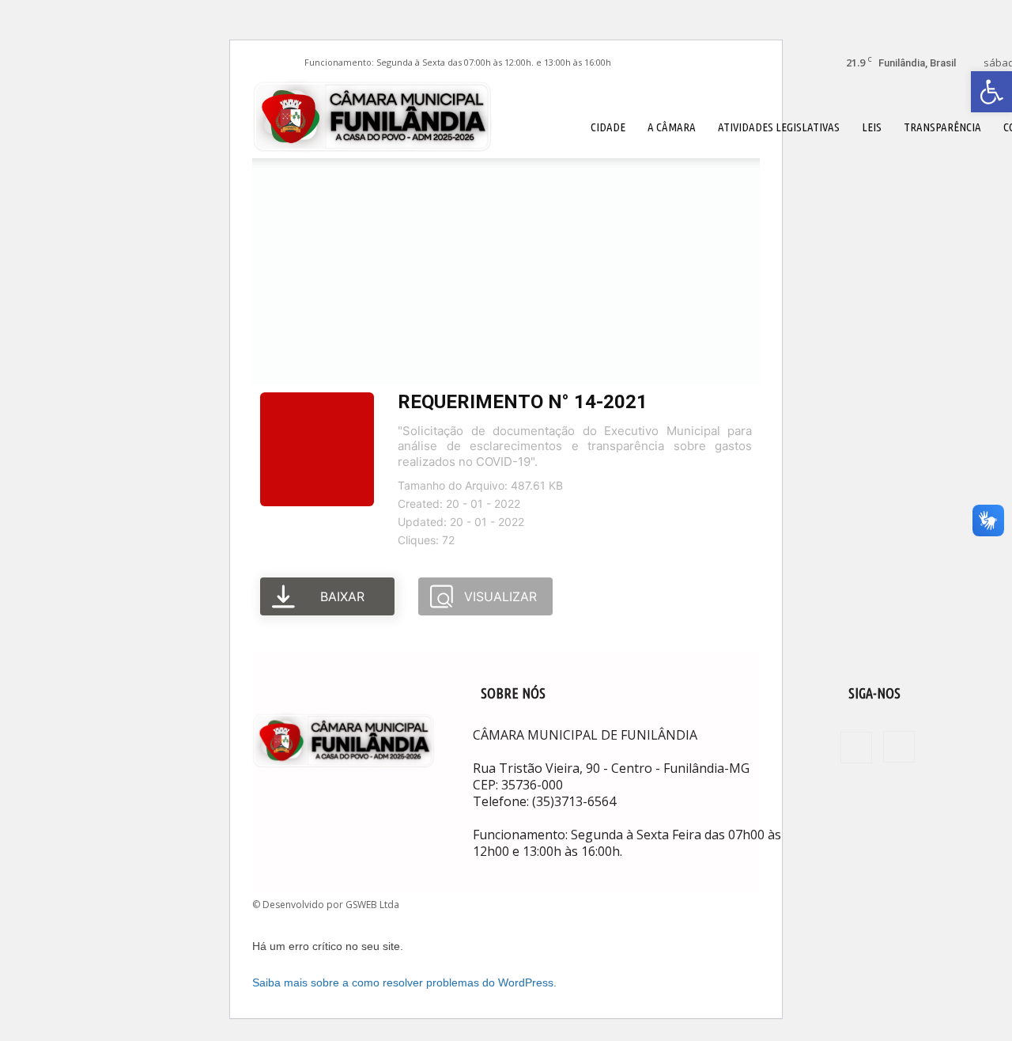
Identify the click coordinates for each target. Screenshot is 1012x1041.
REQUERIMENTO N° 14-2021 (523, 402)
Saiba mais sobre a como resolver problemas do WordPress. (404, 982)
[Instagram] (290, 62)
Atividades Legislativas (779, 127)
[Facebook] (264, 62)
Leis (872, 127)
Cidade (608, 127)
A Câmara (672, 127)
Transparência (942, 127)
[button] (991, 91)
